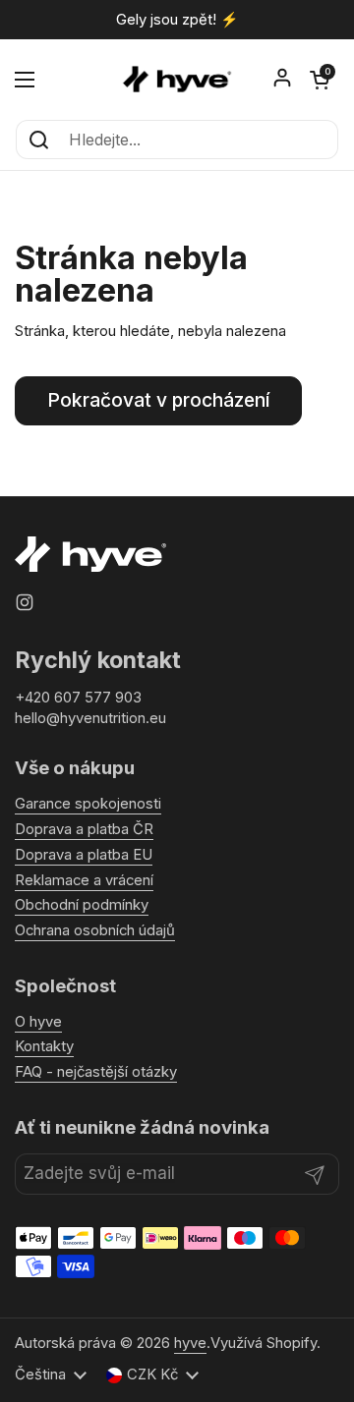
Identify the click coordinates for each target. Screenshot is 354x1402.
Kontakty (44, 1046)
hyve (190, 1343)
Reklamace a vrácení (84, 880)
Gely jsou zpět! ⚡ (177, 20)
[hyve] (177, 79)
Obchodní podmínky (81, 905)
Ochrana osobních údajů (95, 930)
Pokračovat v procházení (158, 400)
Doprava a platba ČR (84, 829)
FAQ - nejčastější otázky (96, 1072)
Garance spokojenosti (88, 804)
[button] (319, 79)
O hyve (38, 1022)
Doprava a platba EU (83, 855)
